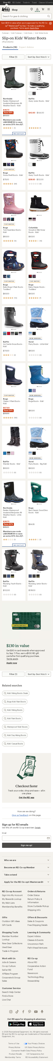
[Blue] (4, 333)
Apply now (11, 663)
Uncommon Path (35, 944)
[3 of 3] (40, 572)
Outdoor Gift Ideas (11, 921)
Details (38, 828)
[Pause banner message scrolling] (50, 23)
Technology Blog (36, 977)
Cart (43, 9)
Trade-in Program (10, 951)
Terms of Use (13, 1043)
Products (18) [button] (10, 47)
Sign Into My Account (12, 895)
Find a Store (7, 996)
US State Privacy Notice (34, 1047)
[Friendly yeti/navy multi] (8, 276)
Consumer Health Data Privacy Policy (26, 1051)
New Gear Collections (12, 943)
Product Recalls (15, 1054)
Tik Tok (17, 1012)
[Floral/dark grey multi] (34, 276)
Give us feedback (20, 815)
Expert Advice (26, 47)
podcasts (42, 1012)
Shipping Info (34, 910)
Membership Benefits (12, 906)
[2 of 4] (13, 89)
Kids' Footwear (16, 33)
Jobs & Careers (9, 962)
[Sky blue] (30, 390)
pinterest (30, 1012)
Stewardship (33, 981)
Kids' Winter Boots (41, 33)
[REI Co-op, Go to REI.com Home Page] (6, 9)
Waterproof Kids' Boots (17, 727)
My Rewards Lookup (11, 899)
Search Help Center (11, 992)
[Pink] (12, 453)
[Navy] (8, 576)
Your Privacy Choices (36, 1043)
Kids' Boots (28, 33)
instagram (11, 1012)
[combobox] (26, 16)
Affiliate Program (10, 973)
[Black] (34, 93)
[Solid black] (4, 164)
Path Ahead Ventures (37, 947)
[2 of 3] (39, 572)
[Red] (8, 333)
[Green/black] (16, 333)
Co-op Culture (9, 966)
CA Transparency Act (35, 1054)
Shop (14, 9)
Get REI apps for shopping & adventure (26, 1019)
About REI (32, 962)
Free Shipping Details (37, 925)
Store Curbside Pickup (38, 906)
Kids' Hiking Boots (14, 710)
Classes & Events (35, 940)
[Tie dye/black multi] (8, 219)
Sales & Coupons (36, 921)
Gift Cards (6, 925)
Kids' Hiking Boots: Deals (17, 693)
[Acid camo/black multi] (12, 219)
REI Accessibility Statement (36, 1057)
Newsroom (33, 973)
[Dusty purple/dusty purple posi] (34, 219)
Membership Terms (13, 1057)
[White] (30, 93)
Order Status (34, 895)
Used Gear (7, 947)
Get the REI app (26, 797)
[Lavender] (34, 390)
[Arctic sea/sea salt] (30, 333)
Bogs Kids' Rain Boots (16, 702)
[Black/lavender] (20, 333)
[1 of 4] (11, 89)
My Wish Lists (8, 903)
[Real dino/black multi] (12, 164)
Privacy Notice (14, 1047)
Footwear (5, 33)
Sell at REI (6, 970)
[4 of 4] (15, 89)
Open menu (48, 9)
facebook (23, 1012)
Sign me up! (26, 845)
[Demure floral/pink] (4, 219)
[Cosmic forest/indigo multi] (8, 164)
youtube (36, 1012)
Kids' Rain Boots (14, 718)
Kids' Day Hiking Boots (16, 735)
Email (4, 833)
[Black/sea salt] (30, 219)
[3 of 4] (14, 89)
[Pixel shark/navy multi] (4, 276)
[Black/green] (12, 576)
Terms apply (12, 659)
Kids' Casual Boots (15, 744)
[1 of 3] (38, 572)
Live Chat (6, 999)
